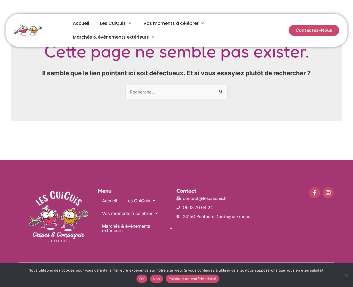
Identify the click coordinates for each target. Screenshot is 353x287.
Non (156, 279)
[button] (140, 200)
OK (142, 279)
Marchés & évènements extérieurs (111, 37)
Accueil (81, 23)
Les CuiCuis (113, 23)
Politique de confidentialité (192, 279)
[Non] (346, 275)
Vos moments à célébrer (171, 23)
